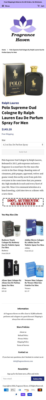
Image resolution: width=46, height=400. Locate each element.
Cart (42, 6)
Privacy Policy (23, 338)
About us (23, 332)
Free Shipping (7, 134)
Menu (7, 6)
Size (3, 140)
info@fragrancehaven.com (23, 361)
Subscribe (37, 378)
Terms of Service (23, 345)
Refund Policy (23, 335)
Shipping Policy (23, 342)
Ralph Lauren (10, 103)
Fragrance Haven (22, 386)
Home (4, 50)
